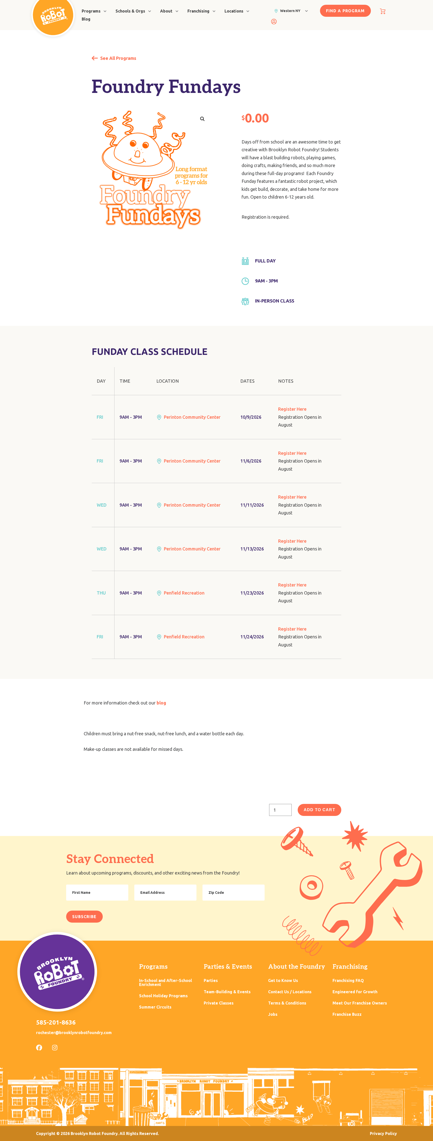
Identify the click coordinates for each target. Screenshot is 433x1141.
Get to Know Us (283, 980)
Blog (86, 19)
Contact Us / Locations (289, 992)
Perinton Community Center (192, 416)
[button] (202, 118)
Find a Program (345, 11)
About (166, 11)
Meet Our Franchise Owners (360, 1003)
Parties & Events (228, 966)
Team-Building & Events (227, 992)
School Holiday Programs (163, 996)
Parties (211, 980)
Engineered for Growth (355, 992)
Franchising (198, 11)
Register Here (292, 408)
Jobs (272, 1014)
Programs (91, 11)
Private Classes (219, 1003)
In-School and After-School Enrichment (165, 982)
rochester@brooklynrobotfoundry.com (74, 1032)
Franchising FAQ (348, 980)
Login (274, 21)
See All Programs (117, 58)
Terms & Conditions (287, 1003)
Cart (382, 11)
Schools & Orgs (130, 11)
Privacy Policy (383, 1133)
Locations (234, 11)
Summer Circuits (155, 1007)
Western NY (290, 11)
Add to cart (319, 810)
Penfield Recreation (184, 592)
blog (161, 702)
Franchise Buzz (347, 1014)
